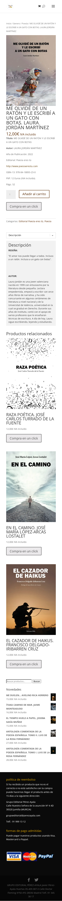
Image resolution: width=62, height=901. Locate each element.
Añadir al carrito (34, 194)
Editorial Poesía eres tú (31, 221)
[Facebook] (29, 880)
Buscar (37, 681)
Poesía (25, 23)
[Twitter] (36, 880)
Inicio (8, 23)
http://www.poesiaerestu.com (22, 166)
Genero (16, 23)
